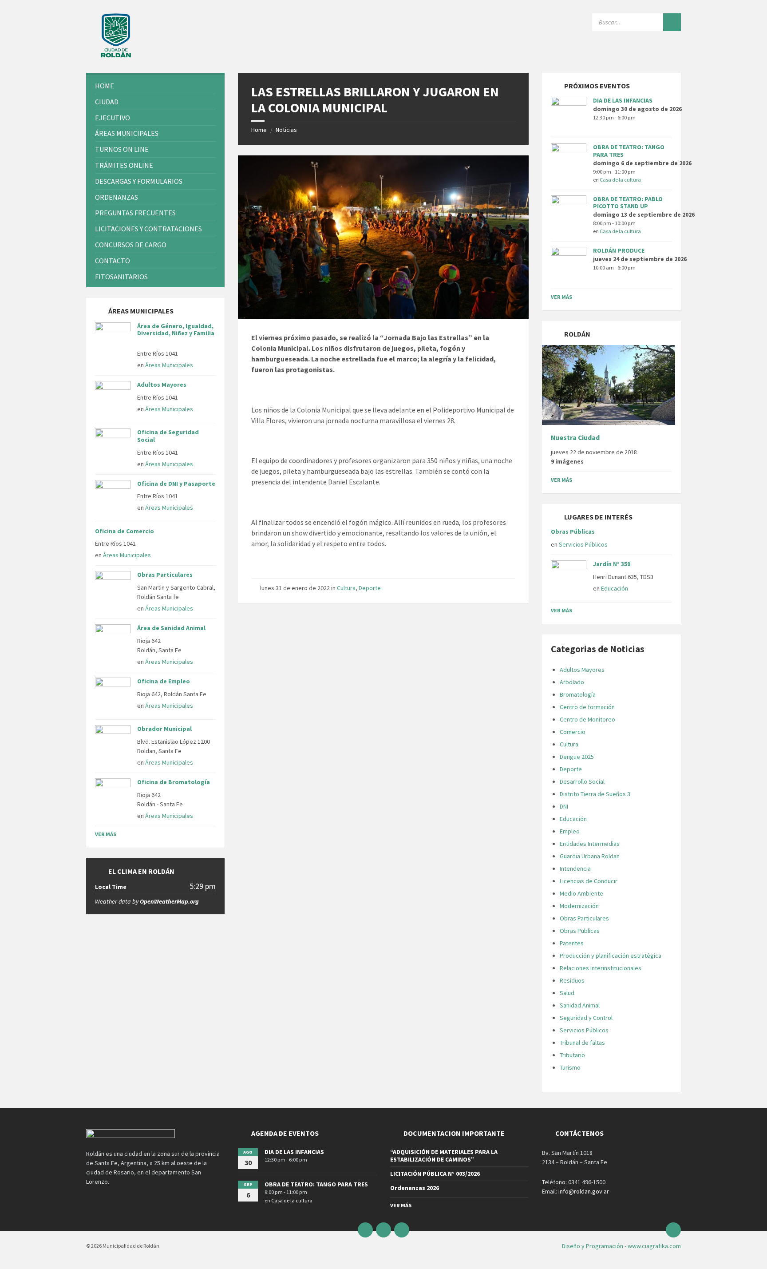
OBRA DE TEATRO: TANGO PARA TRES (628, 151)
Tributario (572, 1055)
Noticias (286, 130)
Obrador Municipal (164, 729)
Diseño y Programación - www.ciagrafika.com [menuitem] (621, 1246)
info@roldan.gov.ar (583, 1191)
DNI (564, 806)
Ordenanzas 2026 (414, 1188)
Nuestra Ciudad (575, 437)
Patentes (572, 943)
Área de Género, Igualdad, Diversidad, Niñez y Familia (175, 333)
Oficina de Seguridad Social (168, 436)
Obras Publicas (580, 931)
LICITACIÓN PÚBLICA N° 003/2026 (435, 1174)
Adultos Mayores (161, 385)
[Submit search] (672, 22)
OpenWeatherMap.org (169, 901)
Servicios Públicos (583, 544)
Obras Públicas (573, 531)
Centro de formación (587, 707)
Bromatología (578, 694)
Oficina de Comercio (124, 531)
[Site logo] (116, 55)
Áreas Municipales (169, 365)
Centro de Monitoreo (587, 719)
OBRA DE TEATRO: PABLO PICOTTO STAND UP (628, 202)
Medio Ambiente (581, 893)
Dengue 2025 (577, 757)
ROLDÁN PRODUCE (618, 250)
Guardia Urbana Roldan (590, 856)
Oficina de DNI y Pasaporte (176, 484)
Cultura (346, 588)
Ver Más (105, 834)
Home (259, 130)
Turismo (570, 1067)
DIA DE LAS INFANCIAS (622, 100)
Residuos (572, 980)
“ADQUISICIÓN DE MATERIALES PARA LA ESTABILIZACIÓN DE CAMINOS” (444, 1155)
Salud (567, 993)
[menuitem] (155, 86)
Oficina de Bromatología (173, 782)
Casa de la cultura (620, 179)
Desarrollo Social (582, 781)
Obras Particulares (165, 575)
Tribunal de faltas (582, 1043)
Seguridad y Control (586, 1018)
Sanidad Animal (580, 1005)
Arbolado (572, 682)
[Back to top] (673, 1229)
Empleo (570, 831)
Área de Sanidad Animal (171, 628)
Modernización (579, 906)
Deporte (370, 588)
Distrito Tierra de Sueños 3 (595, 794)
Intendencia (575, 868)
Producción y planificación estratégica (610, 956)
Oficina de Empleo (163, 681)
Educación (614, 588)
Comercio (572, 732)
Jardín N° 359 (611, 564)
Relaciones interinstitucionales (600, 968)
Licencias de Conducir (588, 881)
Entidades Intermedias (590, 844)
